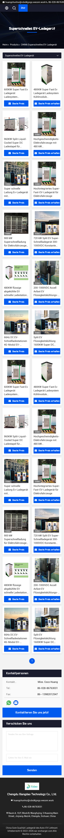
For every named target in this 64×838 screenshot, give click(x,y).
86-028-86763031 (33, 806)
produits (14, 44)
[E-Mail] (16, 703)
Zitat (23, 8)
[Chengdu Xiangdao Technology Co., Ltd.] (32, 786)
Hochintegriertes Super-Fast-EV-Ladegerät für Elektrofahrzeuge (47, 192)
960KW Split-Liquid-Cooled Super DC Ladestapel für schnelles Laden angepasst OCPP (15, 146)
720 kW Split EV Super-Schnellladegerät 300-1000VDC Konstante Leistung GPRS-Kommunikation (46, 245)
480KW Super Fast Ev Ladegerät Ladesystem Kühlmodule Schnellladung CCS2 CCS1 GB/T (46, 97)
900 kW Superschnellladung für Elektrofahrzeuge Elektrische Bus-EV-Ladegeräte (15, 245)
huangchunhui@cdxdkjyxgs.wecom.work (25, 2)
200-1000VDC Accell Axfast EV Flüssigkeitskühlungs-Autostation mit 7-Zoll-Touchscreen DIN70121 (46, 295)
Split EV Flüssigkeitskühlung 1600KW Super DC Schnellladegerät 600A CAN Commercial (46, 345)
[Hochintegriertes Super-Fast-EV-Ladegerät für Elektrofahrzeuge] (47, 174)
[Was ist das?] (9, 703)
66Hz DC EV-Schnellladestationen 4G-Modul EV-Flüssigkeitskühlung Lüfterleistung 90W (15, 345)
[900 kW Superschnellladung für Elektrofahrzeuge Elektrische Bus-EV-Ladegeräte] (16, 223)
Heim (5, 44)
